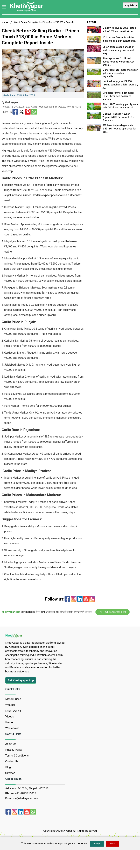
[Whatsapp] (34, 112)
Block (112, 843)
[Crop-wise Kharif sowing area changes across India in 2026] (94, 108)
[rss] (92, 599)
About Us (10, 744)
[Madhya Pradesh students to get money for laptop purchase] (94, 32)
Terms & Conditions (17, 755)
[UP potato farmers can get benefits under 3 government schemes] (94, 97)
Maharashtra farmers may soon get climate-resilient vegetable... (120, 73)
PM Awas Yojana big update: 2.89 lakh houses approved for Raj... (119, 128)
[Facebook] (15, 112)
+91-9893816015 (25, 793)
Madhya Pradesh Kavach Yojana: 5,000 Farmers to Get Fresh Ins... (118, 117)
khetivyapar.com (11, 611)
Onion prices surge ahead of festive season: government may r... (118, 50)
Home (5, 22)
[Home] (26, 11)
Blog (8, 767)
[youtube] (86, 599)
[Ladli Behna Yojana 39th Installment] (94, 86)
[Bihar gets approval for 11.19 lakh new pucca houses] (94, 63)
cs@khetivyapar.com (25, 798)
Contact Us (11, 761)
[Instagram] (74, 599)
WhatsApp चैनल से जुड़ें (115, 612)
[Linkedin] (80, 599)
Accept (96, 843)
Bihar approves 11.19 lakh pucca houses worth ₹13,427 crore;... (118, 61)
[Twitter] (21, 112)
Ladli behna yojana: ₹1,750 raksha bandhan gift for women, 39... (120, 84)
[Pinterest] (28, 112)
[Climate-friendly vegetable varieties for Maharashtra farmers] (94, 74)
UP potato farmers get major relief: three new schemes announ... (118, 96)
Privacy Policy (13, 749)
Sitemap (10, 773)
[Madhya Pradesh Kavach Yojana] (94, 118)
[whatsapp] (33, 812)
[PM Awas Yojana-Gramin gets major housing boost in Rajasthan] (94, 130)
